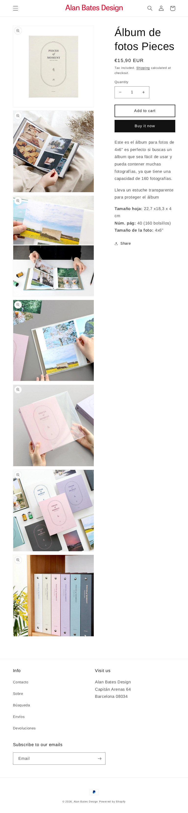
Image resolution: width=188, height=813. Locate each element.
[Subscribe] (99, 758)
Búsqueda (21, 705)
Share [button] (125, 243)
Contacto (20, 682)
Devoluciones (24, 728)
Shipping (143, 68)
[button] (15, 8)
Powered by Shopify (112, 801)
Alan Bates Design (86, 801)
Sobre (18, 694)
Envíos (19, 717)
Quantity (121, 82)
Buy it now (145, 126)
